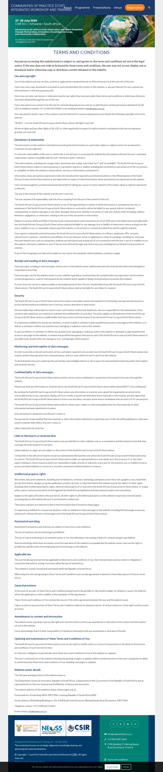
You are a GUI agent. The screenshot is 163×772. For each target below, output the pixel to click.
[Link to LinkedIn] (127, 723)
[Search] (149, 7)
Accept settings (112, 767)
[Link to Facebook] (113, 723)
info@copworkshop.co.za (119, 734)
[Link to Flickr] (135, 723)
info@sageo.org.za (95, 108)
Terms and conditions (117, 759)
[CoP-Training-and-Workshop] (43, 7)
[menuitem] (67, 7)
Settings (126, 767)
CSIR (74, 754)
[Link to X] (120, 723)
